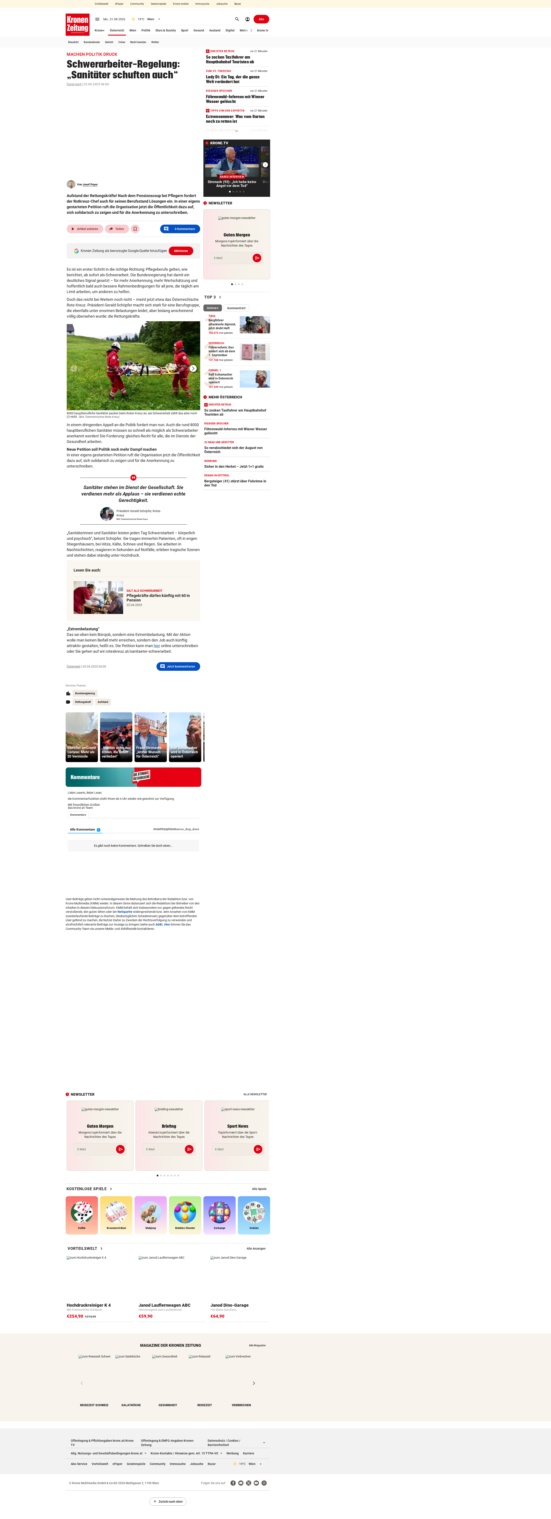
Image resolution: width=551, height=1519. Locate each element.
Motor (244, 30)
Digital (230, 30)
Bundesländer (92, 42)
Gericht (109, 42)
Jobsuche (222, 3)
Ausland (214, 30)
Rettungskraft (83, 702)
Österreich (117, 30)
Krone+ (100, 30)
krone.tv (262, 30)
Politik (145, 30)
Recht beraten (138, 42)
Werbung (232, 1453)
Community (137, 3)
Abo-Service (79, 1464)
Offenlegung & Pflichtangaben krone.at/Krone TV (102, 1443)
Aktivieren (181, 251)
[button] (251, 30)
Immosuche (202, 3)
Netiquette (125, 911)
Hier (167, 924)
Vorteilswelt (101, 3)
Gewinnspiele (158, 3)
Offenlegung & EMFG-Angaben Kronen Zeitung (167, 1443)
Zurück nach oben (168, 1501)
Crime (121, 42)
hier (157, 645)
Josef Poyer (90, 184)
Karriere (248, 1453)
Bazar (237, 3)
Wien (132, 30)
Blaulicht (73, 42)
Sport (184, 30)
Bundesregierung (85, 693)
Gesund (198, 30)
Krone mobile (181, 3)
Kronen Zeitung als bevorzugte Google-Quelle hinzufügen (134, 251)
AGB (159, 924)
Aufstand (103, 702)
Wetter (155, 42)
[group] (82, 737)
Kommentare (179, 229)
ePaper (119, 3)
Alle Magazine (257, 1345)
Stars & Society (165, 30)
